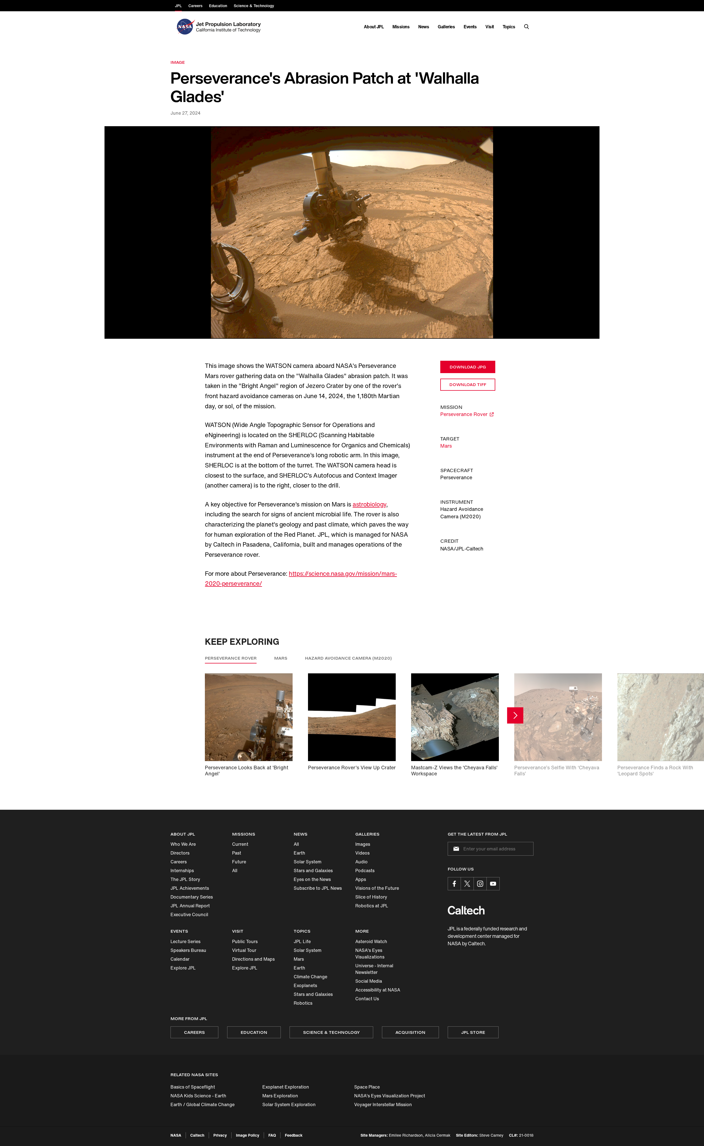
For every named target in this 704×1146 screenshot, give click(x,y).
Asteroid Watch (371, 941)
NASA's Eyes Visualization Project (389, 1095)
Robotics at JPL (371, 905)
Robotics (303, 1003)
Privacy (220, 1135)
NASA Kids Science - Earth (198, 1095)
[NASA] (185, 27)
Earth (299, 853)
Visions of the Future (377, 888)
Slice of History (371, 897)
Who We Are (183, 844)
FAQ (272, 1135)
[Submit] (455, 849)
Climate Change (310, 976)
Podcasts (365, 870)
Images (362, 844)
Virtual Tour (244, 950)
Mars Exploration (280, 1095)
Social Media (368, 981)
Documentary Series (191, 897)
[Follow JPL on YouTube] (493, 883)
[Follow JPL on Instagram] (480, 883)
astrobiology (369, 504)
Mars (446, 445)
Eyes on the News (312, 879)
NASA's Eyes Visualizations (369, 953)
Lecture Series (185, 941)
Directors (179, 853)
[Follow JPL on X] (467, 883)
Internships (182, 870)
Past (236, 853)
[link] (352, 232)
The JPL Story (185, 879)
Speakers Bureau (188, 950)
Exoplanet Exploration (285, 1087)
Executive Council (189, 914)
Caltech (197, 1135)
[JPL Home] (229, 27)
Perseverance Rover (231, 658)
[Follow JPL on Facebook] (454, 883)
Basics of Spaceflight (192, 1087)
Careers (178, 861)
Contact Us (367, 998)
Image (177, 62)
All (234, 870)
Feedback (293, 1135)
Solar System (307, 861)
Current (240, 844)
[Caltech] (466, 910)
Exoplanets (305, 985)
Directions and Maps (253, 959)
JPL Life (302, 941)
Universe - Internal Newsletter (374, 969)
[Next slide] (515, 715)
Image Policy (247, 1135)
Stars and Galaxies (313, 870)
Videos (362, 853)
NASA (175, 1135)
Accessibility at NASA (377, 990)
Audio (361, 861)
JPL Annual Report (190, 905)
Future (239, 861)
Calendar (179, 959)
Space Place (367, 1087)
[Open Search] (527, 27)
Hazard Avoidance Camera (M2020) (348, 658)
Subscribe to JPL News (318, 888)
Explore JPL (183, 968)
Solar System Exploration (289, 1104)
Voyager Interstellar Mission (383, 1104)
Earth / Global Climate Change (202, 1104)
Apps (360, 879)
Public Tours (245, 941)
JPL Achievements (189, 888)
